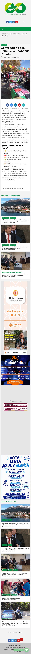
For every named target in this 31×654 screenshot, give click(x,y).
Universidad (14, 594)
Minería (13, 272)
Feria (15, 188)
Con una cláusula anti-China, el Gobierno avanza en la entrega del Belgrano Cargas (15, 247)
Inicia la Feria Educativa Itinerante (11, 598)
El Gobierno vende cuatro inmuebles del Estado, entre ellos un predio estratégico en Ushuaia (15, 220)
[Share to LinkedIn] (15, 106)
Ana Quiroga (12, 276)
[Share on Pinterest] (19, 106)
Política (13, 218)
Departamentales (6, 594)
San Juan (19, 272)
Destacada (3, 44)
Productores (20, 188)
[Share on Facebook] (7, 106)
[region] (15, 370)
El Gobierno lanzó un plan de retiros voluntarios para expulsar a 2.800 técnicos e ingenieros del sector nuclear (15, 623)
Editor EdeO (12, 222)
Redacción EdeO (15, 57)
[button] (15, 370)
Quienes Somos (17, 632)
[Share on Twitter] (11, 106)
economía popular (9, 188)
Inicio (9, 632)
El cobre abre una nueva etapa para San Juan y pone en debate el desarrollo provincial (15, 274)
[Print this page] (23, 106)
